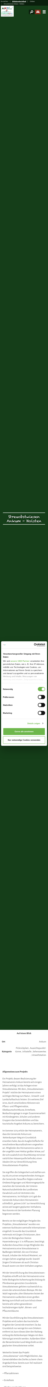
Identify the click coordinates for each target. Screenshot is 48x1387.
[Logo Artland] (7, 12)
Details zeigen (33, 723)
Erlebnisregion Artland (19, 1)
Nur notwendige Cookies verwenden (24, 740)
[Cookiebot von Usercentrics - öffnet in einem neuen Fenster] (34, 645)
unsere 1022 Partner (20, 661)
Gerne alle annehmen (24, 731)
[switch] (41, 697)
